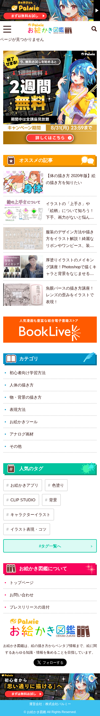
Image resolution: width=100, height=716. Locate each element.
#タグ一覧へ (50, 546)
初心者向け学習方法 (28, 372)
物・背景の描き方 (26, 397)
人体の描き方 (22, 385)
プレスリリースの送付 (30, 607)
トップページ (22, 582)
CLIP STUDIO (22, 500)
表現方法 (18, 409)
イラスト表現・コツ (28, 529)
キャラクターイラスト (30, 514)
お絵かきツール (24, 421)
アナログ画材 (22, 434)
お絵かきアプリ (24, 485)
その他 (16, 446)
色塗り (58, 485)
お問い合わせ (22, 595)
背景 (53, 500)
